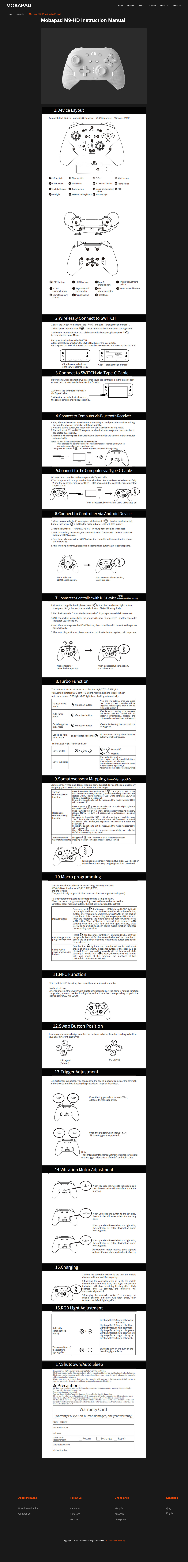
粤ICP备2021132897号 (115, 1540)
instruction (20, 14)
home (9, 14)
